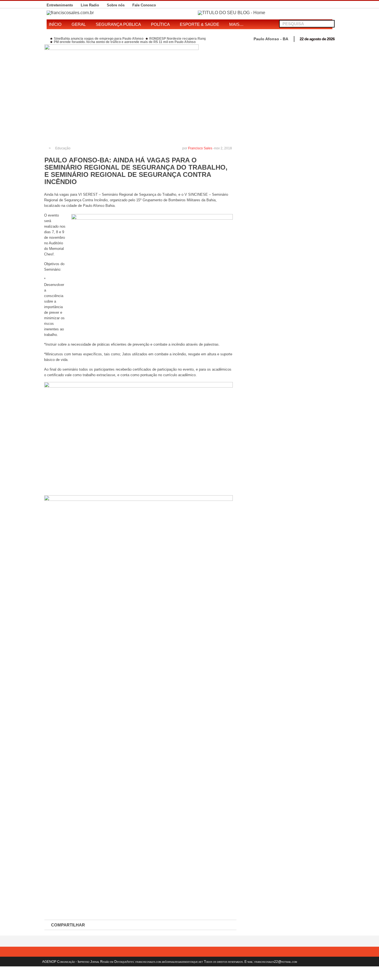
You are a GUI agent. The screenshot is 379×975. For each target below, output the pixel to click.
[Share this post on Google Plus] (142, 925)
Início (55, 24)
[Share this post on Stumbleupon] (181, 925)
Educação (62, 148)
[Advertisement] (287, 83)
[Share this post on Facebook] (103, 925)
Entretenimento (60, 5)
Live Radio (90, 5)
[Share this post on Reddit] (200, 925)
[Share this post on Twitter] (123, 925)
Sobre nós (116, 5)
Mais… (236, 24)
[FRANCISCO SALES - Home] (231, 12)
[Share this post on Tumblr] (220, 925)
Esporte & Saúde (199, 24)
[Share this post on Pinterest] (162, 925)
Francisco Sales (200, 148)
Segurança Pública (118, 24)
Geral (79, 24)
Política (160, 24)
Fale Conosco (144, 5)
